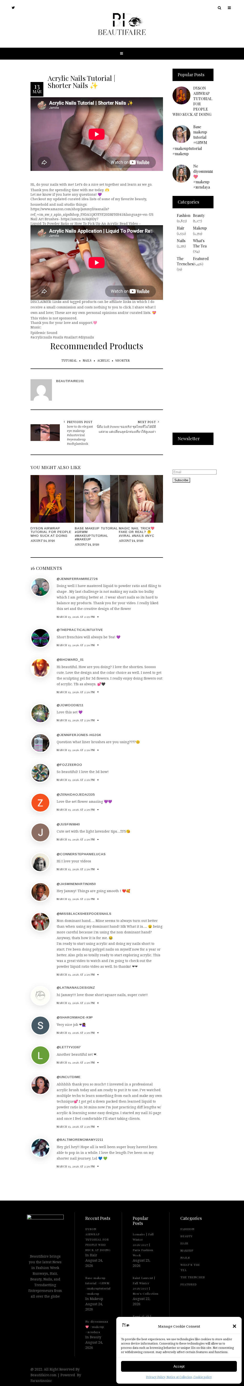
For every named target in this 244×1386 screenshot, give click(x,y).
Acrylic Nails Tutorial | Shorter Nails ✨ (81, 81)
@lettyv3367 (69, 1047)
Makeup (200, 227)
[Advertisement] (193, 355)
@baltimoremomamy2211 (80, 1139)
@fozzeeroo (69, 765)
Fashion (183, 215)
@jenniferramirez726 (77, 579)
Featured (201, 258)
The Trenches (185, 261)
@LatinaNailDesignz (76, 987)
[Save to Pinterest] (5, 703)
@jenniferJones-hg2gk (79, 735)
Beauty (199, 215)
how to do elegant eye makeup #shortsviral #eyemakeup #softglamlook (80, 435)
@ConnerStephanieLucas (81, 854)
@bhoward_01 (70, 659)
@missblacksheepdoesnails (84, 913)
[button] (234, 1326)
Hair (180, 227)
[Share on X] (5, 681)
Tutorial (69, 360)
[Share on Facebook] (5, 692)
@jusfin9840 (68, 824)
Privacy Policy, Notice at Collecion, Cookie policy (179, 1377)
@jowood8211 (70, 705)
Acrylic (103, 360)
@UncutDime (69, 1077)
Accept (178, 1366)
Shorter (122, 360)
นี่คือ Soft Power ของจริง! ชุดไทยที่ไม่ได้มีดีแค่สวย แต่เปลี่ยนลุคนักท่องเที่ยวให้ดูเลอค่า (126, 429)
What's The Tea (200, 243)
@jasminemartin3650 (76, 884)
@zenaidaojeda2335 (76, 794)
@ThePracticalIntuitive (80, 630)
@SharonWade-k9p (75, 1017)
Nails (87, 360)
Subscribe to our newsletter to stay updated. (187, 458)
